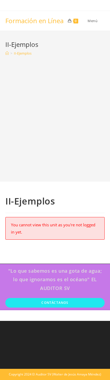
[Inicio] (7, 53)
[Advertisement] (55, 115)
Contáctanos (54, 302)
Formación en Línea (34, 20)
